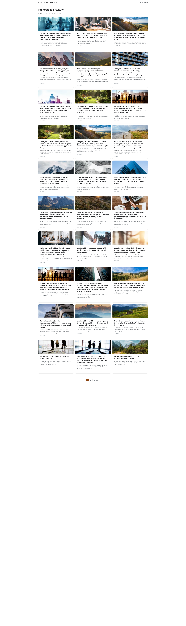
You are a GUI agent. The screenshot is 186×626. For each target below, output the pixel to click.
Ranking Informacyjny (47, 2)
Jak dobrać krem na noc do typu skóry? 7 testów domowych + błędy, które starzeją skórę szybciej (91, 250)
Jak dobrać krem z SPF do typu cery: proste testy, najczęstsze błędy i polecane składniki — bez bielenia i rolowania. (92, 323)
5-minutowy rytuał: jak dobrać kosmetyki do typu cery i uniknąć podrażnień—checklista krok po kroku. (129, 323)
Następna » (96, 380)
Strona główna (144, 2)
